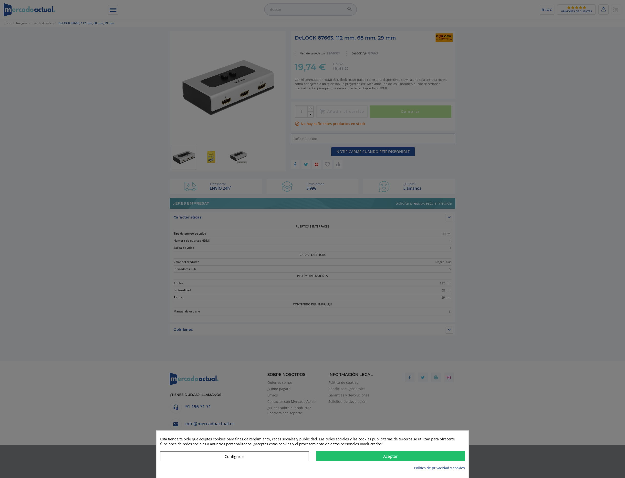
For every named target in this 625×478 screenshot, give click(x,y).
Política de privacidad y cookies (439, 468)
